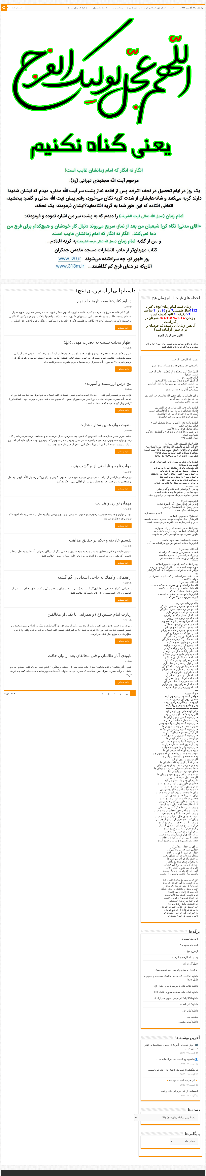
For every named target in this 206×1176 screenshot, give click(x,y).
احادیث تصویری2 (188, 944)
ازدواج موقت (191, 951)
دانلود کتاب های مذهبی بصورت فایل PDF (176, 991)
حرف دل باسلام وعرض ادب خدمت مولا (146, 7)
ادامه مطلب (123, 327)
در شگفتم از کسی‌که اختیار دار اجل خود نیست (173, 1069)
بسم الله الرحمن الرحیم (185, 957)
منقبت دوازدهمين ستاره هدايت (105, 424)
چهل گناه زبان (190, 963)
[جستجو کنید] (4, 8)
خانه (172, 7)
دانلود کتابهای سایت (77, 7)
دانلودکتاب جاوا (189, 1010)
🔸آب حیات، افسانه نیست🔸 (182, 1080)
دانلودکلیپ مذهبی (188, 1021)
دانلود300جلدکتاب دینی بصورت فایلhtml (176, 998)
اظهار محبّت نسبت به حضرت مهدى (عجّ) (98, 342)
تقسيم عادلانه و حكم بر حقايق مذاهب (100, 540)
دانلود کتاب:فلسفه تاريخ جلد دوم (104, 301)
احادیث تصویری (189, 938)
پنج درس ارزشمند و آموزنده (108, 383)
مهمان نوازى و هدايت (113, 503)
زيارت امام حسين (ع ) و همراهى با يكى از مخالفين (89, 614)
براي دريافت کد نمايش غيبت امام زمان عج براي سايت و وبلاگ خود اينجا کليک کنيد (172, 345)
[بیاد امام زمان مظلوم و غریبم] (103, 89)
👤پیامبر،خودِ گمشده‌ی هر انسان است (177, 1059)
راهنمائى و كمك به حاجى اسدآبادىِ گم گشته (95, 577)
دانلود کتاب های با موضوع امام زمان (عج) (175, 985)
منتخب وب (117, 7)
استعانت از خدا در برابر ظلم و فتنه (179, 1090)
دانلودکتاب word (189, 1004)
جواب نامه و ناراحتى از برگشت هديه (101, 466)
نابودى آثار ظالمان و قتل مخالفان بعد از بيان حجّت (90, 655)
